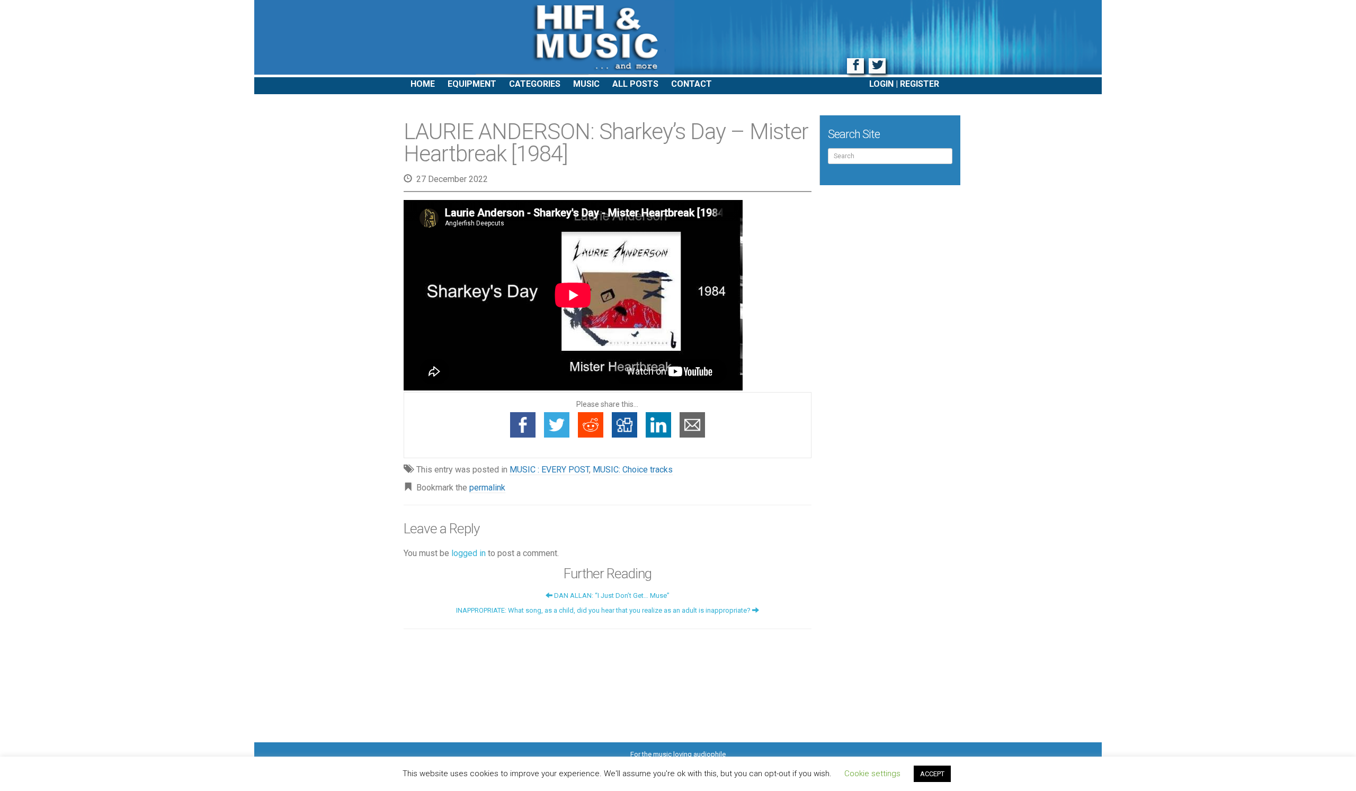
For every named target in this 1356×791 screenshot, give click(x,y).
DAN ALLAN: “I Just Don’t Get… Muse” (611, 595)
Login (881, 84)
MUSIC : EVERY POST (549, 470)
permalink (487, 488)
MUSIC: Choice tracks (633, 470)
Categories (534, 84)
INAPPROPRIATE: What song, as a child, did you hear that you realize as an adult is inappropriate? (604, 610)
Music (586, 84)
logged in (468, 553)
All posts (635, 84)
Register (919, 84)
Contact (691, 84)
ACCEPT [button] (932, 774)
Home (423, 84)
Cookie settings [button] (872, 773)
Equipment (472, 84)
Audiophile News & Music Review (678, 38)
